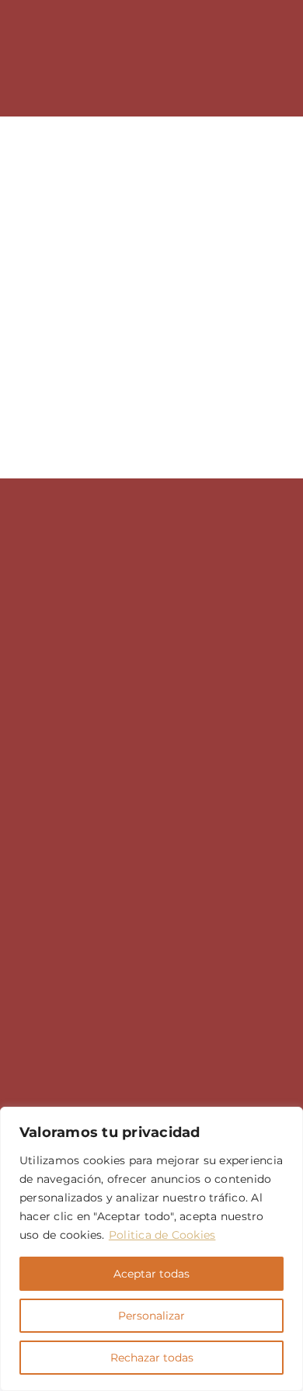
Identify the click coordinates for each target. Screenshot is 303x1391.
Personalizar (151, 1316)
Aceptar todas (151, 1274)
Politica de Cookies (162, 1235)
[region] (151, 1249)
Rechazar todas (151, 1358)
